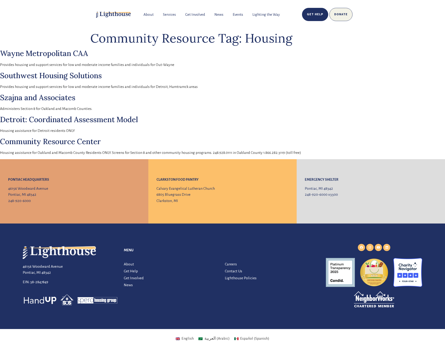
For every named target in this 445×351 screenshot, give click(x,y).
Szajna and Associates (37, 97)
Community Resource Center (50, 141)
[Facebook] (361, 247)
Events (238, 14)
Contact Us (233, 271)
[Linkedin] (386, 247)
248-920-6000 (19, 201)
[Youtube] (378, 247)
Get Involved (195, 14)
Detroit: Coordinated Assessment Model (69, 119)
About (148, 14)
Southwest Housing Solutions (51, 75)
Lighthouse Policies (241, 278)
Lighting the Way (266, 14)
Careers (231, 264)
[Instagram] (369, 247)
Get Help (131, 271)
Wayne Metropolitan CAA (44, 53)
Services (169, 14)
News (218, 14)
